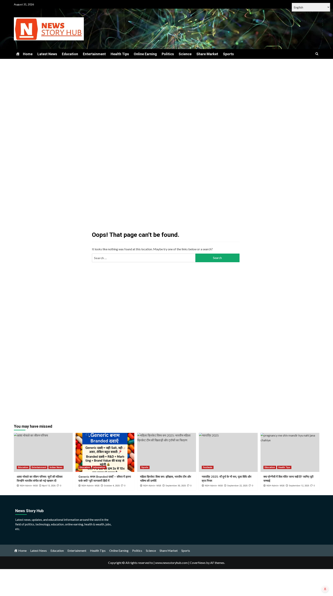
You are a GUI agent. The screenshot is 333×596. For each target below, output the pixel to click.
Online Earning (145, 54)
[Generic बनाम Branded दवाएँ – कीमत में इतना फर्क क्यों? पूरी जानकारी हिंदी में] (105, 452)
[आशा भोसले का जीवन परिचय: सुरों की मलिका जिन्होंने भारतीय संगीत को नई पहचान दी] (43, 452)
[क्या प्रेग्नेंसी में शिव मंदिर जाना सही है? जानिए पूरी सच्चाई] (290, 452)
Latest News (47, 54)
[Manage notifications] (325, 589)
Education (70, 54)
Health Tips (120, 54)
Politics (168, 54)
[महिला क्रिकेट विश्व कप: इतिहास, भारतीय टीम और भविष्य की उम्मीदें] (166, 452)
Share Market (207, 54)
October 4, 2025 (112, 485)
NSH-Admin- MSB (90, 485)
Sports (228, 54)
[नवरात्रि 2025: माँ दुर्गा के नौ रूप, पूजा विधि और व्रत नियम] (228, 452)
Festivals (207, 467)
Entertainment (94, 54)
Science (185, 54)
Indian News (56, 467)
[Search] (316, 54)
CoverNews (198, 562)
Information (99, 467)
